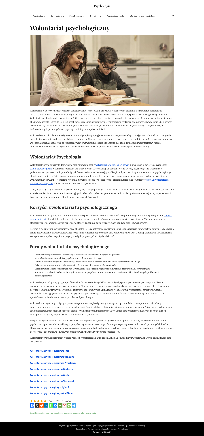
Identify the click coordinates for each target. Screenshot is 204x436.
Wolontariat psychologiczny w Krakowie (51, 369)
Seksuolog (122, 426)
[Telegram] (74, 405)
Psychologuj (39, 16)
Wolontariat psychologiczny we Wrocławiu (53, 363)
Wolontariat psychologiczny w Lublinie (51, 393)
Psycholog (95, 16)
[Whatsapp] (51, 405)
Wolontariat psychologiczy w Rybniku (50, 387)
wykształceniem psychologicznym (112, 165)
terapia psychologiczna (156, 180)
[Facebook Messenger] (55, 405)
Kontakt (107, 432)
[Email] (60, 405)
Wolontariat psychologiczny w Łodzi (49, 351)
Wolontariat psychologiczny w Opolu (50, 375)
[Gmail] (64, 405)
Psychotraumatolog (136, 426)
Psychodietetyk (109, 426)
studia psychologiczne (41, 168)
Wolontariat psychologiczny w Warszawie (52, 381)
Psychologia (102, 6)
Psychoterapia (77, 16)
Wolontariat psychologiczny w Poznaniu (52, 357)
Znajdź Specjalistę (109, 429)
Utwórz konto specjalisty (143, 16)
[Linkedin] (46, 405)
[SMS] (69, 405)
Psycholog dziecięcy (93, 426)
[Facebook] (32, 405)
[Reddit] (41, 405)
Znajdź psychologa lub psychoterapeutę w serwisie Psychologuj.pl (63, 413)
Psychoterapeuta (115, 16)
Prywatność (123, 429)
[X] (37, 405)
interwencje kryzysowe (41, 183)
